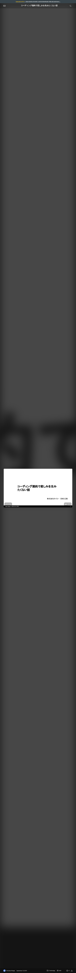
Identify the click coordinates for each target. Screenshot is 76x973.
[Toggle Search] (70, 5)
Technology (52, 970)
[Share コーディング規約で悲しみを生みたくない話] (63, 970)
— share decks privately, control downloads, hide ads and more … (38, 1)
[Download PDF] (72, 970)
